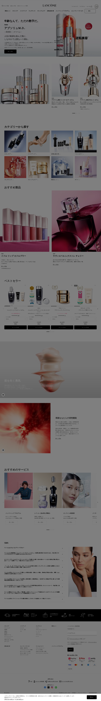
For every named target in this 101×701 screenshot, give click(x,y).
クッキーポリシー (19, 699)
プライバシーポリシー (9, 699)
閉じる (91, 697)
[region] (50, 697)
